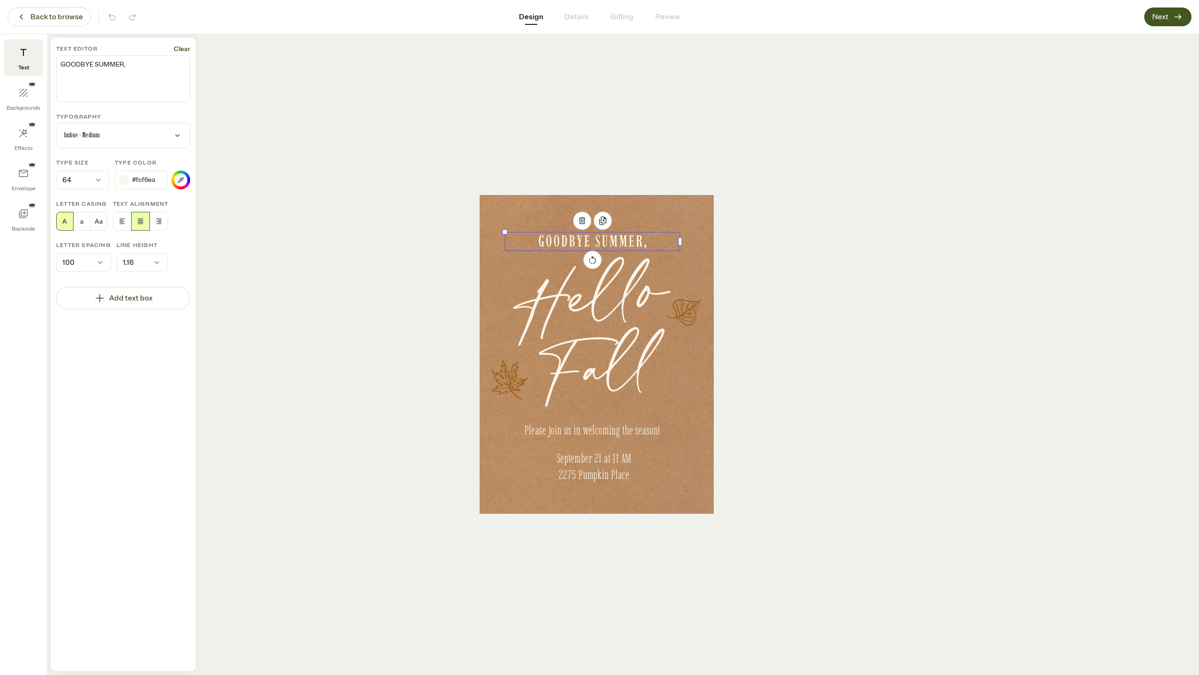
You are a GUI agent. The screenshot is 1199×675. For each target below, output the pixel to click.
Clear (182, 49)
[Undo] (112, 16)
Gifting (622, 17)
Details (576, 17)
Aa (99, 221)
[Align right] (158, 221)
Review (667, 17)
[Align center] (140, 221)
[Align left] (122, 221)
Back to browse (56, 17)
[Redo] (132, 16)
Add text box (131, 298)
